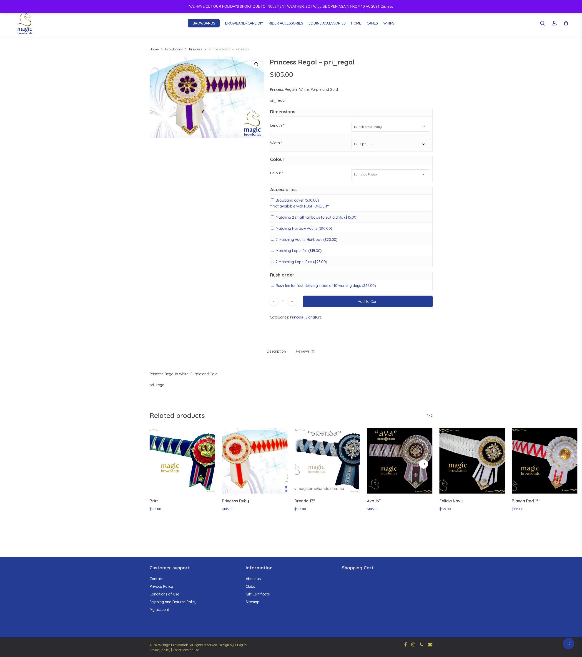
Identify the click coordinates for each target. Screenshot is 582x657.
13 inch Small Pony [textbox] (368, 127)
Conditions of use (186, 650)
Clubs (250, 586)
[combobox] (390, 127)
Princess (195, 49)
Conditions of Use (164, 594)
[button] (256, 64)
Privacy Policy (161, 586)
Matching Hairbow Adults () (304, 228)
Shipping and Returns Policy (173, 602)
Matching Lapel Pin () (299, 250)
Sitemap (252, 602)
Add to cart (368, 301)
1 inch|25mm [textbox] (363, 144)
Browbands (174, 49)
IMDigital (241, 645)
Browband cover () (297, 200)
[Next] (423, 464)
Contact (156, 578)
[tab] (276, 351)
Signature (314, 317)
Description (276, 351)
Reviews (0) (306, 351)
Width (276, 143)
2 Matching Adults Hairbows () (307, 239)
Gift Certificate (258, 594)
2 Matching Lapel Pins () (301, 261)
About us (253, 578)
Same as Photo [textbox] (365, 174)
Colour (276, 173)
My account (159, 609)
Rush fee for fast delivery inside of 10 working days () (326, 285)
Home (154, 49)
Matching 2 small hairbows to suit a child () (317, 217)
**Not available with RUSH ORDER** (299, 206)
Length (277, 125)
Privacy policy (160, 650)
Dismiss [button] (387, 6)
